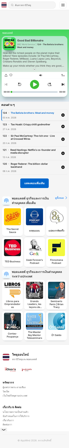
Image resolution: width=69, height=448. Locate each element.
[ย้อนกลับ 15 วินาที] (19, 84)
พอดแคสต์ (7, 32)
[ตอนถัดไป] (62, 84)
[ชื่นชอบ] (11, 75)
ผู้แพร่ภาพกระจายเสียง (14, 387)
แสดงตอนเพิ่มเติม (34, 183)
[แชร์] (6, 75)
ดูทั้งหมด (59, 197)
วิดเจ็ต (6, 391)
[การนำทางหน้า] (63, 5)
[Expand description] (34, 69)
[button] (40, 75)
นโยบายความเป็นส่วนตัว (15, 411)
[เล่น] (34, 84)
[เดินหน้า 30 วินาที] (49, 84)
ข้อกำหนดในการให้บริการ (16, 416)
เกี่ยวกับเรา (8, 420)
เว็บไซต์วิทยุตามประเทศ (15, 395)
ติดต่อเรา (7, 424)
